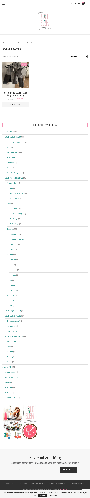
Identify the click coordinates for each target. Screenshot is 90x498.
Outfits (10, 255)
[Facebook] (71, 3)
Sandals (12, 285)
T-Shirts (12, 260)
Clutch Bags (14, 224)
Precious (12, 244)
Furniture (11, 326)
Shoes (9, 280)
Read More (53, 495)
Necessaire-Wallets (17, 193)
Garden (10, 168)
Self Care (10, 295)
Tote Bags (13, 208)
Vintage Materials (16, 239)
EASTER (8, 382)
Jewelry (10, 229)
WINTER (8, 393)
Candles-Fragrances (15, 173)
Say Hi (45, 486)
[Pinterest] (76, 3)
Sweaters (13, 270)
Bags (9, 203)
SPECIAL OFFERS (9, 398)
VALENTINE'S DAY (12, 377)
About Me (9, 483)
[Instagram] (73, 3)
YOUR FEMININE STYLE (14, 178)
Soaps (11, 301)
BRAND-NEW (7, 132)
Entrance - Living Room (16, 142)
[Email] (79, 3)
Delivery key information (58, 483)
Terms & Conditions (38, 483)
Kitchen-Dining (13, 152)
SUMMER (8, 387)
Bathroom (11, 157)
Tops (11, 265)
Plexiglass (13, 234)
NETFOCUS (63, 489)
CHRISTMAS (10, 372)
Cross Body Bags (15, 214)
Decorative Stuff (13, 321)
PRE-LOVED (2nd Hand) (11, 311)
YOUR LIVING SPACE (13, 137)
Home (4, 43)
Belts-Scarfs (14, 198)
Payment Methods (77, 483)
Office (9, 147)
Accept (43, 496)
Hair (11, 188)
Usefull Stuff (12, 331)
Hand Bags (13, 219)
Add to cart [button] (15, 105)
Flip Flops (13, 290)
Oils (11, 306)
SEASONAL (6, 367)
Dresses (12, 275)
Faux (11, 249)
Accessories (12, 183)
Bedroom (10, 163)
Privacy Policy (22, 483)
